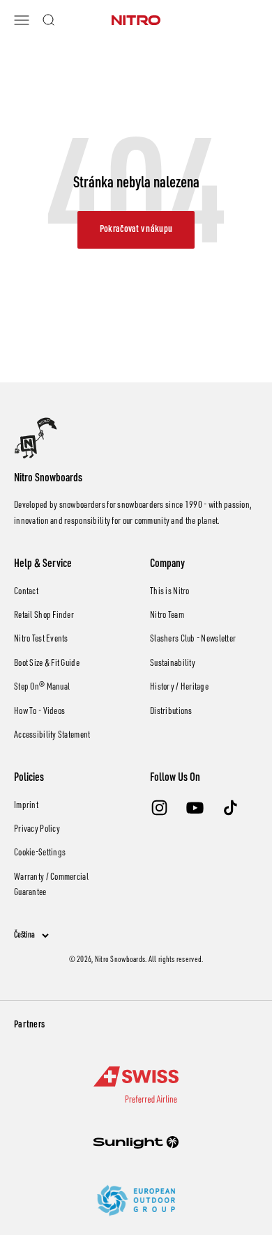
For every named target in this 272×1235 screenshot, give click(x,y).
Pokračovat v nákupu (136, 230)
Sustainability (172, 664)
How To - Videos (39, 712)
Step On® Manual (42, 687)
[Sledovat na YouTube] (195, 807)
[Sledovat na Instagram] (159, 807)
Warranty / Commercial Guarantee (51, 885)
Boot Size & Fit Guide (47, 664)
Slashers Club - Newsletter (193, 639)
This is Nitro (170, 592)
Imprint (26, 806)
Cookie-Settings (40, 853)
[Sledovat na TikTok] (230, 807)
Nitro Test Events (41, 639)
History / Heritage (179, 687)
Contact (26, 592)
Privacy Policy (37, 829)
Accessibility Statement (52, 735)
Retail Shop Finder (44, 616)
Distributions (171, 712)
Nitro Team (167, 616)
